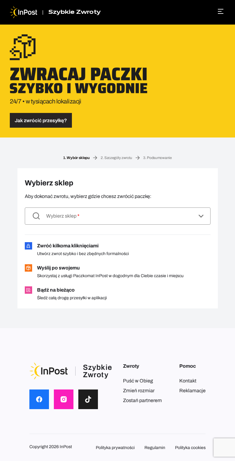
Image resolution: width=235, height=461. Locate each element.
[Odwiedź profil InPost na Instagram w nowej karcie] (63, 399)
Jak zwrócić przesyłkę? (41, 120)
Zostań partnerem (142, 400)
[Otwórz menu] (221, 11)
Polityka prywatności (115, 447)
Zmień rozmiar (139, 390)
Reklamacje (192, 390)
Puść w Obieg (138, 380)
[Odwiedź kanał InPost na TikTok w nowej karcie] (88, 399)
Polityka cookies (190, 447)
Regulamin (154, 447)
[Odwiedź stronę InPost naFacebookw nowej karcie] (39, 399)
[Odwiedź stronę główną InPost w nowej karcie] (23, 12)
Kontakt (187, 380)
